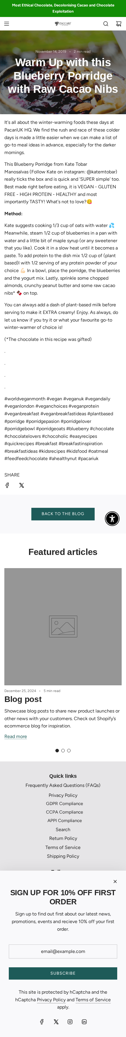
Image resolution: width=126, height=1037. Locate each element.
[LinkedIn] (84, 1021)
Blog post (22, 699)
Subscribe (63, 973)
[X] (56, 1021)
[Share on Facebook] (7, 486)
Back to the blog (63, 513)
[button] (57, 750)
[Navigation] (6, 23)
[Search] (105, 23)
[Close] (115, 881)
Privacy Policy (51, 999)
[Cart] (118, 23)
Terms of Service (93, 999)
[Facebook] (41, 1021)
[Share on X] (21, 486)
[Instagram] (70, 1021)
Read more (15, 736)
